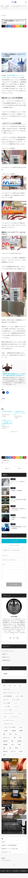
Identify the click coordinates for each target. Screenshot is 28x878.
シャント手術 (6, 706)
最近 (20, 737)
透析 (10, 748)
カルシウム (6, 699)
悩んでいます (6, 737)
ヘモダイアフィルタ (8, 723)
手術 (14, 737)
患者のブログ (5, 657)
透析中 (16, 748)
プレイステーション (15, 717)
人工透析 (13, 479)
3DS (4, 685)
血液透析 (5, 744)
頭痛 (4, 754)
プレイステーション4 (8, 720)
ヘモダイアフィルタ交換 (9, 727)
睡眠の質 (5, 741)
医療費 (21, 730)
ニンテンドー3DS (7, 710)
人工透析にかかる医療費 (16, 490)
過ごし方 (13, 751)
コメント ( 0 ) (14, 541)
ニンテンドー (16, 706)
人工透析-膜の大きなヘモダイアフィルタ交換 (19, 413)
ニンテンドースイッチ (8, 713)
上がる (20, 727)
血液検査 (19, 741)
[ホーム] (14, 838)
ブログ (4, 717)
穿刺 (12, 741)
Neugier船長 (14, 616)
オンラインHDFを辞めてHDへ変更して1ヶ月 (18, 500)
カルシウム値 (15, 699)
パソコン (20, 713)
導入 (16, 734)
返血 (4, 748)
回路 (4, 734)
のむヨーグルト (7, 689)
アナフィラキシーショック (7, 651)
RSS (14, 865)
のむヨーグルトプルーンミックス (11, 692)
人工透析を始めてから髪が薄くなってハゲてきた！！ (18, 509)
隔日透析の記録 (5, 660)
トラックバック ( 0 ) (14, 545)
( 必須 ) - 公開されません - (9, 559)
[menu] (26, 2)
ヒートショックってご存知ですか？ (17, 482)
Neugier (3, 841)
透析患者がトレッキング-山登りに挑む (10, 848)
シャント (15, 703)
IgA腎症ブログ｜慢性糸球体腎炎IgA (9, 845)
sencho (7, 460)
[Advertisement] (14, 39)
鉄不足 (21, 751)
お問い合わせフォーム (6, 852)
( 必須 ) (5, 555)
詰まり (13, 744)
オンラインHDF (19, 696)
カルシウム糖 (6, 703)
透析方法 (5, 751)
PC (15, 685)
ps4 (20, 685)
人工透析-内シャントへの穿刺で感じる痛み (18, 518)
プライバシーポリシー (6, 860)
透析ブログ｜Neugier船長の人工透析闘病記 (16, 870)
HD (10, 685)
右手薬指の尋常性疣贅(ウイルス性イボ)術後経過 (18, 527)
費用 (19, 744)
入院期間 (13, 730)
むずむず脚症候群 (7, 696)
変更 (10, 734)
